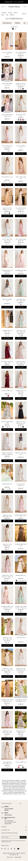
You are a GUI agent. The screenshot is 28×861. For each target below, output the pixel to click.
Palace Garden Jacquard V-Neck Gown (7, 115)
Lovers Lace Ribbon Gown (20, 146)
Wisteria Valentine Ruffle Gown (7, 422)
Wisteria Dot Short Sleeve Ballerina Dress (7, 854)
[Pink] (18, 57)
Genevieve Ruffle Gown (20, 762)
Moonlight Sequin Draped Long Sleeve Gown (7, 607)
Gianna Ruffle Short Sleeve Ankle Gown (20, 300)
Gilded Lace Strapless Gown (7, 300)
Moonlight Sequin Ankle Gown (20, 271)
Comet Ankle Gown (20, 637)
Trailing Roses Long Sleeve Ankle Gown (20, 669)
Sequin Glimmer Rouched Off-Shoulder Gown (21, 700)
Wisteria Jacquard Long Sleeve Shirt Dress (21, 823)
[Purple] (23, 120)
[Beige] (21, 57)
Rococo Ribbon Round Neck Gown (21, 53)
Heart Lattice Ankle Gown (20, 115)
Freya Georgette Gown (7, 793)
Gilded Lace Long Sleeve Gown (21, 453)
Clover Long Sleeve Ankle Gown (20, 484)
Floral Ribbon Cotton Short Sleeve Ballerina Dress (21, 795)
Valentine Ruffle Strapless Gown (21, 516)
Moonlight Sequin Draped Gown (21, 545)
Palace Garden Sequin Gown (21, 177)
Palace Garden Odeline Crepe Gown (7, 84)
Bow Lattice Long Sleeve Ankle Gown (7, 362)
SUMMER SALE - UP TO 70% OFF (14, 2)
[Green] (4, 182)
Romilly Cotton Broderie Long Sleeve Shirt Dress (7, 453)
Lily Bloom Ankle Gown (7, 390)
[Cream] (16, 120)
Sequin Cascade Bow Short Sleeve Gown (21, 84)
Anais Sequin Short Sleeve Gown (7, 823)
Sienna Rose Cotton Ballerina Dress (7, 545)
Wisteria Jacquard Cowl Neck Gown (7, 271)
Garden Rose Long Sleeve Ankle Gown (20, 331)
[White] (23, 57)
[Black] (23, 88)
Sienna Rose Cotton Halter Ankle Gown (7, 516)
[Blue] (18, 120)
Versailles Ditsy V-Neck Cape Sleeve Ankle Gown (7, 576)
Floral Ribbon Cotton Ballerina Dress (21, 731)
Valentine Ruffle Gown (7, 484)
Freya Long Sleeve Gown (7, 176)
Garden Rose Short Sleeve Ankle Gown (20, 362)
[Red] (21, 120)
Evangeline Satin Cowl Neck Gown (7, 331)
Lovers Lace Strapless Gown (7, 53)
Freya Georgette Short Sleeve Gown (7, 146)
